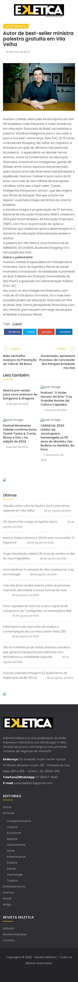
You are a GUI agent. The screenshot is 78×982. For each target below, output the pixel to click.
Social (7, 898)
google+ (47, 331)
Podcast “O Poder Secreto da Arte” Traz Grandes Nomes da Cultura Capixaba (56, 399)
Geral (10, 851)
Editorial (8, 928)
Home (7, 807)
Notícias (8, 813)
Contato (9, 940)
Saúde (11, 869)
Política (12, 863)
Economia (14, 833)
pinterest (64, 331)
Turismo (12, 881)
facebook (14, 331)
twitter (31, 331)
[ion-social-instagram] (43, 971)
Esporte (12, 839)
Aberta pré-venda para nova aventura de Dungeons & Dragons (20, 394)
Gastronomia (16, 845)
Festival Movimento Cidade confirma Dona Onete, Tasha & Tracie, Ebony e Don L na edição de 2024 (19, 433)
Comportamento (19, 821)
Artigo (7, 904)
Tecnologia (15, 875)
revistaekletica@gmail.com (33, 783)
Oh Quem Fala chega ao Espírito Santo (30, 522)
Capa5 (17, 324)
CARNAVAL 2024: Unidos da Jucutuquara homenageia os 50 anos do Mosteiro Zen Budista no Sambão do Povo (57, 437)
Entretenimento (16, 26)
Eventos (8, 892)
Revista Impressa (15, 934)
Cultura (12, 827)
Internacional (16, 857)
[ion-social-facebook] (35, 971)
